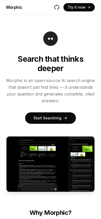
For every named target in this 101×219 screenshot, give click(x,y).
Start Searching (47, 118)
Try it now (76, 7)
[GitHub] (56, 7)
